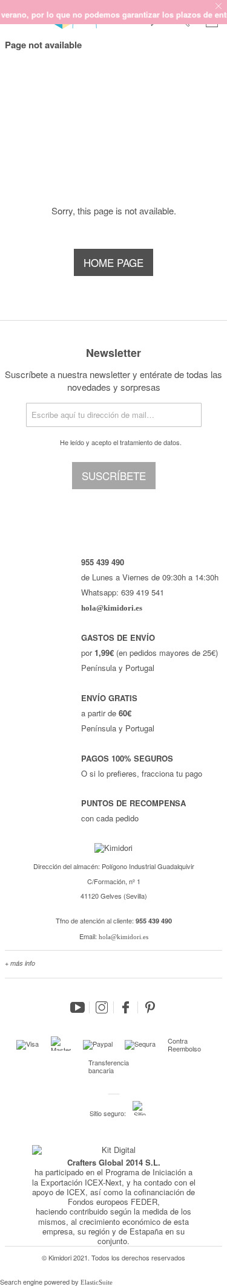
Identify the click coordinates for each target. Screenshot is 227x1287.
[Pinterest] (150, 1007)
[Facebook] (126, 1007)
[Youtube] (77, 1007)
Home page (113, 262)
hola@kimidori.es (123, 936)
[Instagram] (102, 1007)
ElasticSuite (97, 1282)
